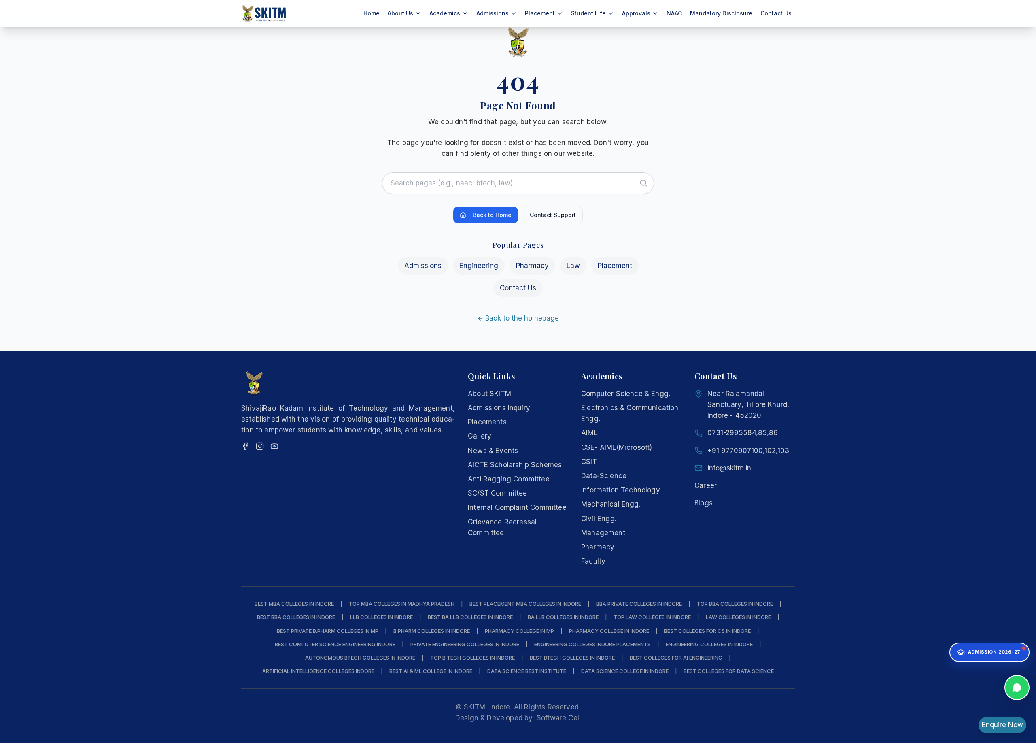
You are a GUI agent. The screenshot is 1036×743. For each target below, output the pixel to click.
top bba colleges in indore (735, 603)
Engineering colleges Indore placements (592, 644)
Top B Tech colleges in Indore (472, 657)
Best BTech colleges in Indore (572, 657)
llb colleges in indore (381, 617)
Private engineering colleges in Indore (464, 644)
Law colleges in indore (738, 617)
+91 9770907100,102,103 (748, 451)
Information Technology (620, 490)
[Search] (643, 183)
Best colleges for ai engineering (676, 657)
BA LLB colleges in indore (563, 617)
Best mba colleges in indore (294, 603)
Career (705, 485)
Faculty (593, 561)
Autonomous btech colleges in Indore (360, 657)
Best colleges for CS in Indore (707, 631)
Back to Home (492, 214)
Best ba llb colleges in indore (470, 617)
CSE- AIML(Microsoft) (616, 447)
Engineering (478, 266)
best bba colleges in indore (296, 617)
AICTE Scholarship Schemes (515, 465)
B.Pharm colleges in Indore (431, 631)
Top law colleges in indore (652, 617)
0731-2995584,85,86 (742, 433)
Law (573, 266)
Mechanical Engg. (611, 504)
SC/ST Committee (497, 493)
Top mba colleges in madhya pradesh (401, 603)
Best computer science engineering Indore (335, 644)
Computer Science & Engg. (625, 394)
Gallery (479, 436)
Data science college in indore (625, 671)
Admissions (423, 266)
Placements (487, 422)
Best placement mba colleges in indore (525, 603)
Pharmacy (532, 266)
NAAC (674, 13)
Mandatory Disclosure (721, 13)
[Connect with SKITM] (1017, 685)
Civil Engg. (598, 519)
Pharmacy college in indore (609, 631)
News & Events (493, 451)
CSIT (589, 462)
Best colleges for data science (729, 671)
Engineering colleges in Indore (709, 644)
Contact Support (553, 214)
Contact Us (776, 13)
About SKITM (489, 394)
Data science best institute (526, 671)
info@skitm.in (729, 468)
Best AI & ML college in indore (430, 671)
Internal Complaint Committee (517, 507)
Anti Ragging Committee (509, 479)
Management (603, 533)
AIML (589, 433)
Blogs (703, 503)
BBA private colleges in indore (639, 603)
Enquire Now (1002, 725)
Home (371, 13)
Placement (615, 266)
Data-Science (603, 476)
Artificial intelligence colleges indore (318, 671)
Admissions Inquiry (499, 408)
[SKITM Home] (264, 13)
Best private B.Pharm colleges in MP (327, 631)
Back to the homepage (522, 318)
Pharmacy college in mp (519, 631)
